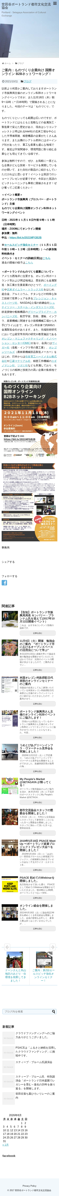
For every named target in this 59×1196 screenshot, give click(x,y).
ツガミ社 (22, 365)
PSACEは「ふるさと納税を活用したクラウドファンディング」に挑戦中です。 (36, 1051)
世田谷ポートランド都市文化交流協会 (26, 5)
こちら (46, 258)
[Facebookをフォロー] (4, 582)
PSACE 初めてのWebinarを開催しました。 (37, 879)
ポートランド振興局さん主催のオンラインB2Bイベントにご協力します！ (38, 714)
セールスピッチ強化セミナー (21, 244)
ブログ (27, 81)
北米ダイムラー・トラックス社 (25, 289)
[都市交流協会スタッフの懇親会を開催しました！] (10, 817)
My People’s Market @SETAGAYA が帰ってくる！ (35, 782)
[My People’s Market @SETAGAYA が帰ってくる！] (10, 786)
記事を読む (37, 633)
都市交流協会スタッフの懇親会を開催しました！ (36, 812)
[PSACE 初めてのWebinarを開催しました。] (10, 884)
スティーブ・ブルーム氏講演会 (34, 1062)
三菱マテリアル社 (20, 361)
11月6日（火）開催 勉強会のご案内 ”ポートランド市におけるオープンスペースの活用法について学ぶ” (37, 645)
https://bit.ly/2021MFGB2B (26, 237)
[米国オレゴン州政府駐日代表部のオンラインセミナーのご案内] (10, 684)
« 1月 (5, 1144)
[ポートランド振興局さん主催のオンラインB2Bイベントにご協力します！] (10, 718)
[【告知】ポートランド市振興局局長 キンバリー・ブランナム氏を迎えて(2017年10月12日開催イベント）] (10, 619)
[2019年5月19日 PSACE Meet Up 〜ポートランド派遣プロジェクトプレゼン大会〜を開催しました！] (10, 848)
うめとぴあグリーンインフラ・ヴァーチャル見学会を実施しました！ (36, 748)
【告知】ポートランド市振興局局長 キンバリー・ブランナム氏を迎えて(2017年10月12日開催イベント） (37, 617)
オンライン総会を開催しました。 (36, 907)
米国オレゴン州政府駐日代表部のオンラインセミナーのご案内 (36, 680)
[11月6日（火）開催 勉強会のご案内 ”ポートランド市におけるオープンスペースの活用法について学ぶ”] (10, 647)
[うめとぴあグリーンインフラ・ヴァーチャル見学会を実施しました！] (10, 752)
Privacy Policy (29, 1186)
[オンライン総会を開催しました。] (10, 912)
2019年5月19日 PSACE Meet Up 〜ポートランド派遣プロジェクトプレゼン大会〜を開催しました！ (38, 845)
